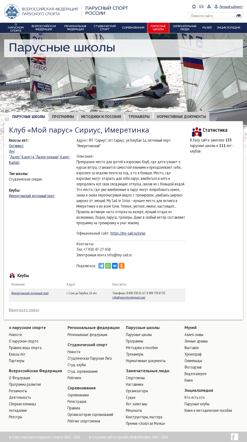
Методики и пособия (101, 116)
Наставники (134, 384)
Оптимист (16, 145)
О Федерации (19, 377)
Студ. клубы (77, 364)
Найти (238, 15)
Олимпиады (193, 360)
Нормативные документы (181, 116)
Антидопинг (18, 410)
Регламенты (18, 390)
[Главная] (194, 6)
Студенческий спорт (88, 344)
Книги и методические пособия (208, 410)
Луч (11, 151)
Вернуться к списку (24, 310)
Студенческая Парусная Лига (90, 358)
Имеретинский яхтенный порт (32, 195)
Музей (191, 327)
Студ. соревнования (83, 371)
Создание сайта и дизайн (110, 437)
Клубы (14, 190)
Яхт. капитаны (136, 404)
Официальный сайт (92, 233)
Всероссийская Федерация (35, 370)
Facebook (234, 436)
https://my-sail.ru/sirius (127, 233)
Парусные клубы (197, 404)
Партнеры (16, 360)
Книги (189, 380)
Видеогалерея (195, 373)
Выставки (192, 347)
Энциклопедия (199, 390)
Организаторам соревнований (90, 414)
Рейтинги (74, 377)
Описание (84, 156)
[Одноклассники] (121, 266)
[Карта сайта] (209, 6)
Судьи (130, 397)
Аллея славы (194, 334)
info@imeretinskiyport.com (128, 297)
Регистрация (77, 401)
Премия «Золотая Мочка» (145, 423)
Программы (63, 116)
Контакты (84, 243)
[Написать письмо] (201, 6)
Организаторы (137, 390)
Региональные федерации (94, 327)
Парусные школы (28, 116)
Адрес (81, 140)
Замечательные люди (147, 370)
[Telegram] (101, 266)
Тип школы (18, 173)
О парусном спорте (23, 341)
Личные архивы (196, 341)
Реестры (15, 417)
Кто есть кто (195, 397)
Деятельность (20, 397)
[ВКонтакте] (115, 266)
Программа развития (25, 384)
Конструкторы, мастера (144, 417)
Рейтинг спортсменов (84, 421)
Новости (15, 334)
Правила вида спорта (25, 347)
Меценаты (134, 410)
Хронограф (193, 354)
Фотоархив (193, 367)
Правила (74, 408)
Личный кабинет (231, 6)
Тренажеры (139, 116)
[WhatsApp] (108, 266)
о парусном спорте (27, 327)
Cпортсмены (135, 377)
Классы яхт (18, 140)
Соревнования (82, 388)
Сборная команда (22, 404)
